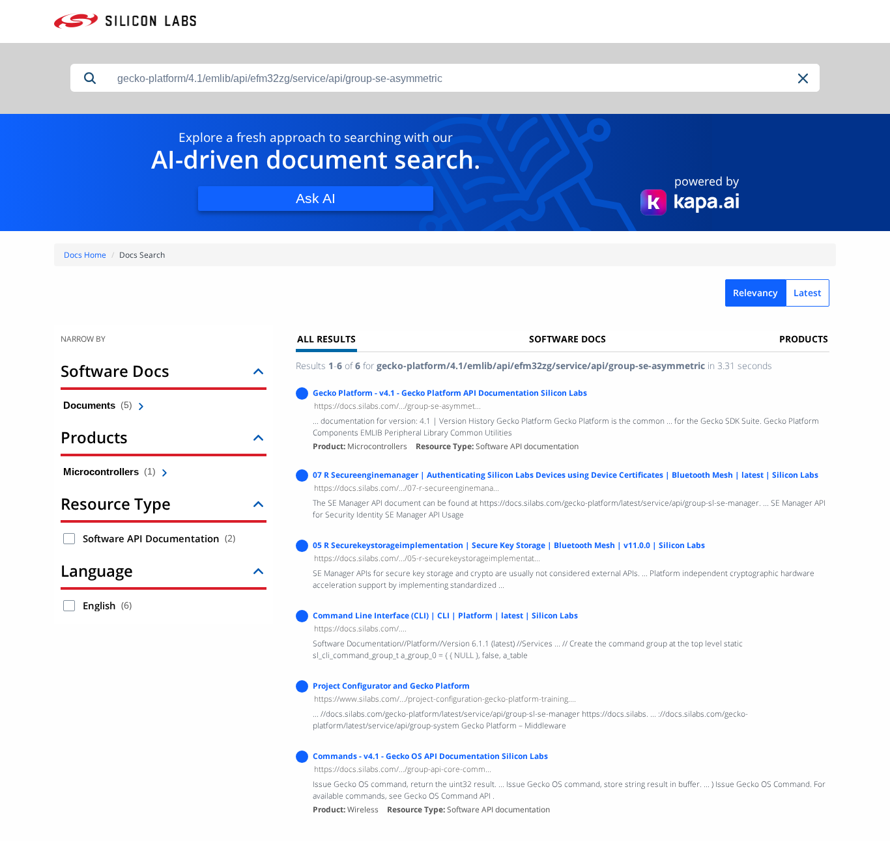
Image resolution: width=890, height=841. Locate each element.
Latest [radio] (808, 292)
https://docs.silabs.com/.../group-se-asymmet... (397, 405)
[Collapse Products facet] (258, 437)
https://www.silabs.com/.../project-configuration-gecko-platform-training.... (445, 698)
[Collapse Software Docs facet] (258, 370)
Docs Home (85, 254)
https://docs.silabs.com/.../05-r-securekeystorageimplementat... (427, 558)
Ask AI (316, 198)
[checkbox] (69, 538)
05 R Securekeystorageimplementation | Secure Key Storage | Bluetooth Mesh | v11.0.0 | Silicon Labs (509, 545)
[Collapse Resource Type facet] (258, 503)
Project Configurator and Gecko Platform (391, 685)
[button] (804, 78)
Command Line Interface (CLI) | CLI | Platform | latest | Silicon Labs (445, 615)
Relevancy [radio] (755, 292)
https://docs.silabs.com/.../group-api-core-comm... (402, 769)
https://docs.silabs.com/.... (360, 628)
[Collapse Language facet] (258, 570)
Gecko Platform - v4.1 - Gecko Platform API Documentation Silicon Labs (450, 392)
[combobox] (464, 78)
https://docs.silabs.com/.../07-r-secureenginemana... (406, 487)
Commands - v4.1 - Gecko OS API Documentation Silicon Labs (430, 756)
